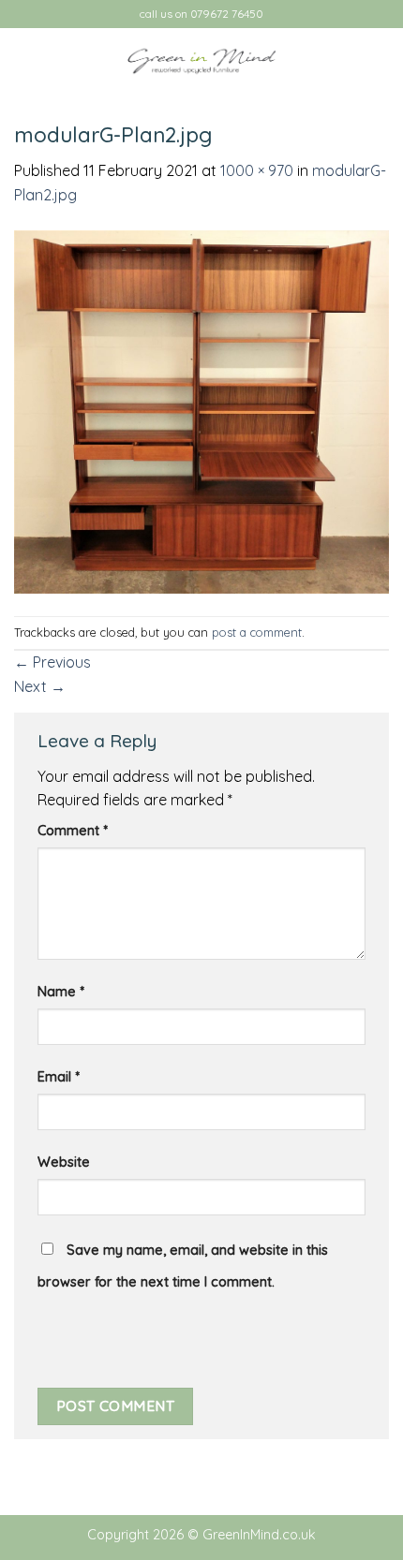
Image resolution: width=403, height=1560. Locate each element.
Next (40, 686)
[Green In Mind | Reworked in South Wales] (201, 61)
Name (60, 991)
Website (63, 1162)
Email (58, 1076)
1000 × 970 (256, 170)
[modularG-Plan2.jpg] (201, 410)
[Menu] (25, 60)
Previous (52, 662)
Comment (72, 830)
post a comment (257, 632)
